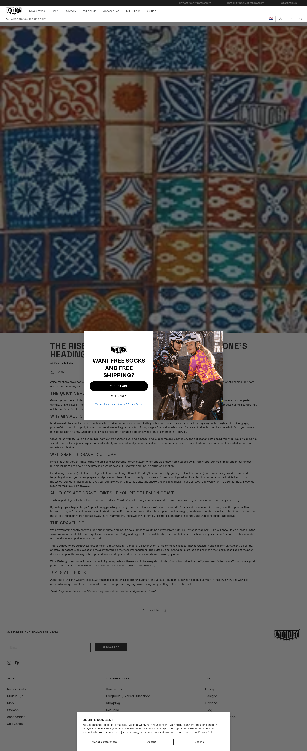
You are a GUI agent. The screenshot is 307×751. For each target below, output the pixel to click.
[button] (300, 19)
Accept (151, 742)
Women (71, 11)
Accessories (111, 11)
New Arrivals (37, 11)
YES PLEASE (119, 386)
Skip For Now (118, 394)
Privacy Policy (206, 732)
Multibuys (89, 11)
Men (55, 11)
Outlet (151, 11)
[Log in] (280, 19)
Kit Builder (133, 11)
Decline (199, 742)
